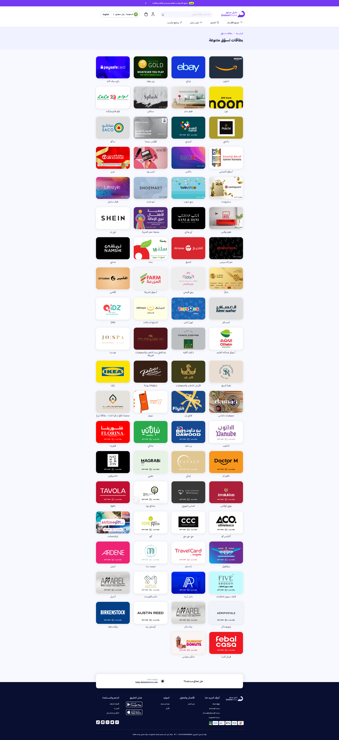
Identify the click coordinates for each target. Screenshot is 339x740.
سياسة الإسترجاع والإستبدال (211, 713)
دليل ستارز (195, 22)
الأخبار (168, 708)
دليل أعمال (191, 704)
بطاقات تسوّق (226, 33)
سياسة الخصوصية (214, 717)
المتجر (213, 22)
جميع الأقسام (233, 22)
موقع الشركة (216, 704)
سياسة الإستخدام (214, 708)
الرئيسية (239, 33)
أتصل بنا (116, 708)
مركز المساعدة (165, 704)
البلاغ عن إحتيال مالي (113, 713)
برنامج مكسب (173, 22)
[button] (152, 14)
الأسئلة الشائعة (114, 704)
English (106, 14)
